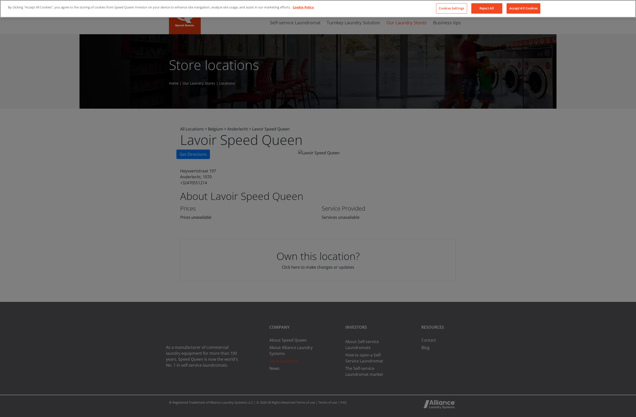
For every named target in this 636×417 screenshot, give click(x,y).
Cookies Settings (451, 8)
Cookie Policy (303, 7)
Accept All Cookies (523, 8)
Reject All (486, 8)
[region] (318, 9)
